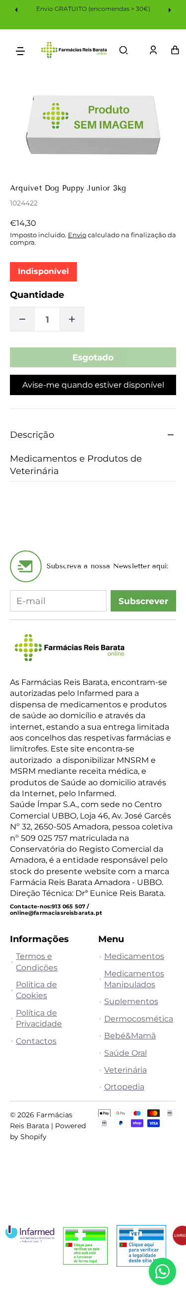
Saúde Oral (125, 1053)
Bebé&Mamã (130, 1035)
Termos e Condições (37, 962)
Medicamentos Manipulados (134, 979)
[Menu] (20, 50)
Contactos (36, 1041)
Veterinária (125, 1070)
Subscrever (143, 601)
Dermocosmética (138, 1018)
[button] (123, 50)
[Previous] (17, 9)
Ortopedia (124, 1086)
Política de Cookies (36, 990)
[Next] (168, 9)
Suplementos (131, 1001)
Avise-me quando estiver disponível (93, 385)
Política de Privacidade (39, 1018)
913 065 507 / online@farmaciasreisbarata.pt (56, 909)
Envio (77, 235)
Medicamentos (134, 956)
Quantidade (37, 294)
